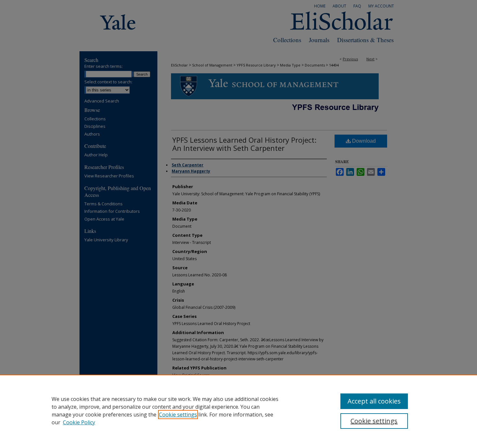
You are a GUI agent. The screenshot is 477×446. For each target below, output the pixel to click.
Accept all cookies (374, 401)
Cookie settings (178, 414)
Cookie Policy (79, 422)
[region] (238, 410)
